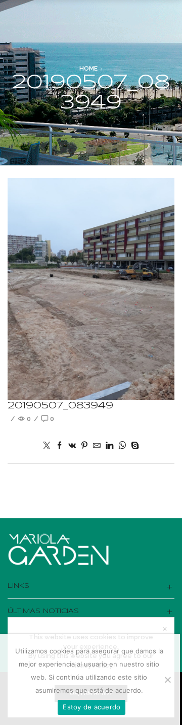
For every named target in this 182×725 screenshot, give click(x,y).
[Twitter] (48, 446)
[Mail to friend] (96, 446)
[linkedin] (109, 446)
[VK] (72, 446)
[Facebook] (59, 446)
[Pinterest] (84, 446)
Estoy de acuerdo (91, 707)
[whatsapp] (122, 446)
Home (88, 69)
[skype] (133, 446)
